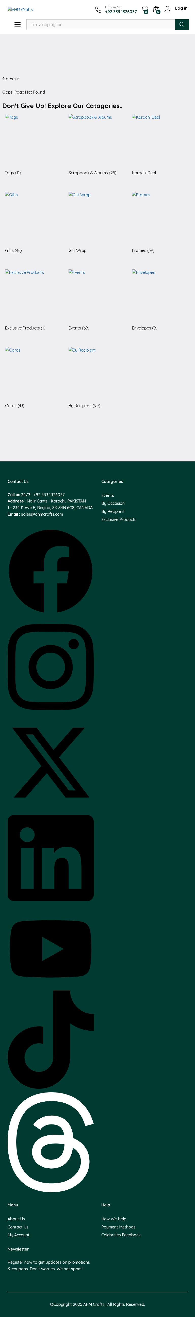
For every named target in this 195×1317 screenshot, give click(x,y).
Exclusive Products (118, 519)
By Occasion (113, 503)
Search (182, 24)
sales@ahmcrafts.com (42, 514)
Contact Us (18, 1226)
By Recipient (113, 511)
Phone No (113, 7)
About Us (16, 1218)
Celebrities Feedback (121, 1234)
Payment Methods (118, 1226)
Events (107, 495)
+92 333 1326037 (49, 494)
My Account (18, 1234)
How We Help (113, 1218)
